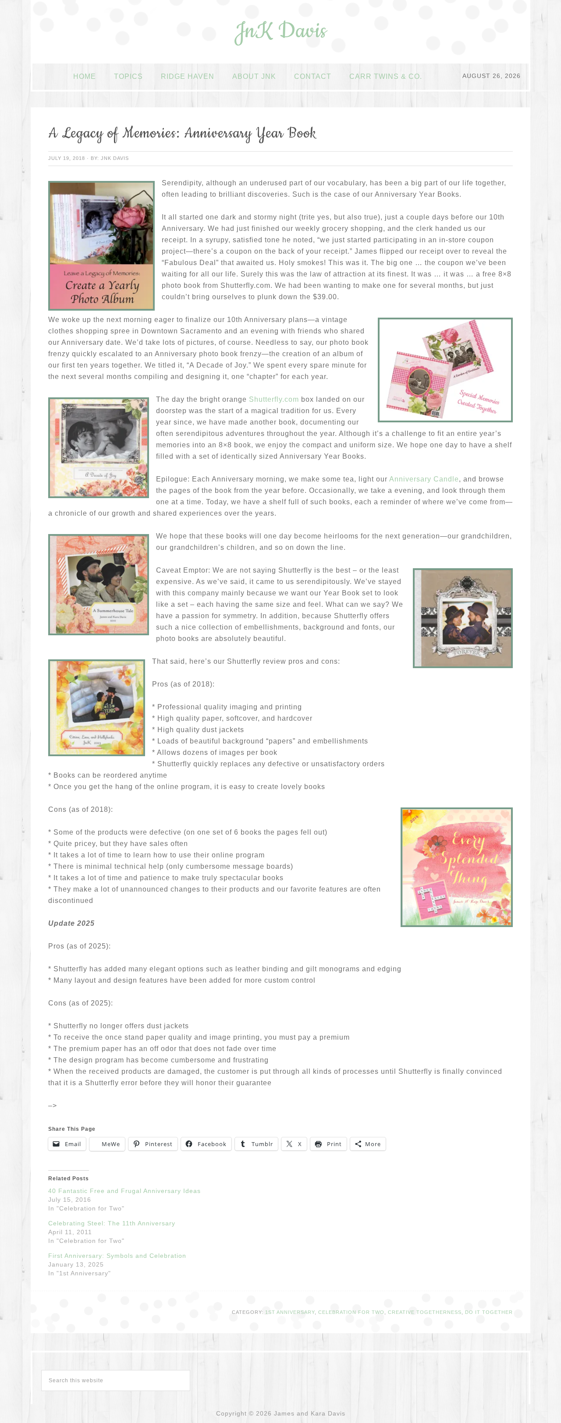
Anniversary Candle (424, 479)
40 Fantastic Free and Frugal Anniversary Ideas (124, 1190)
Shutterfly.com (274, 399)
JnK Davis (280, 31)
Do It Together (489, 1312)
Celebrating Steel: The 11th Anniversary (111, 1223)
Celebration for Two (351, 1312)
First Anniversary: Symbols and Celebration (117, 1255)
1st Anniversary (290, 1312)
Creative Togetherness (425, 1312)
